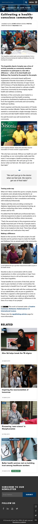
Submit (29, 494)
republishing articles (19, 314)
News (4, 329)
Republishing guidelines (19, 522)
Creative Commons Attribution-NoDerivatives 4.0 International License (18, 309)
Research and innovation (10, 439)
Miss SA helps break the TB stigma (17, 353)
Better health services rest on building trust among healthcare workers (18, 464)
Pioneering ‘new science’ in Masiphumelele (13, 427)
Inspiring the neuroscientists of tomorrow (15, 391)
